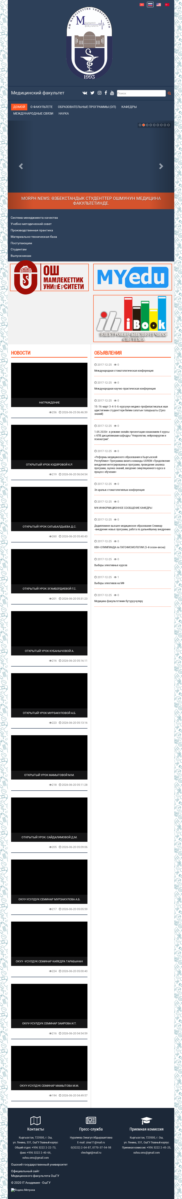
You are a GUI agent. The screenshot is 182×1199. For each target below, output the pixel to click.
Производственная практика (32, 230)
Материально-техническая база (34, 237)
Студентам (18, 249)
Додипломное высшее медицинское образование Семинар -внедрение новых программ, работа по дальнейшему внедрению (132, 527)
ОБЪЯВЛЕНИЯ (108, 353)
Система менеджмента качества (34, 218)
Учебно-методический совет (31, 224)
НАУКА (64, 113)
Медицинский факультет (37, 93)
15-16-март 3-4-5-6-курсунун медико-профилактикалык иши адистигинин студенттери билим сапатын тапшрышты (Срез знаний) (131, 410)
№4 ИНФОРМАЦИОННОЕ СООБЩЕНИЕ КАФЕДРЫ (123, 507)
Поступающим (21, 243)
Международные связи (33, 113)
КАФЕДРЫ (129, 107)
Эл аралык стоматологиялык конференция (119, 489)
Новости (20, 353)
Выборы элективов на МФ (109, 583)
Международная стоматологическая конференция (123, 370)
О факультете (41, 107)
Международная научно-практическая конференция (125, 388)
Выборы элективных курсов (110, 565)
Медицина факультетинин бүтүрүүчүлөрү (118, 601)
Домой (19, 107)
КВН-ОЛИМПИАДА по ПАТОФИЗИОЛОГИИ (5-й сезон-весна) (129, 547)
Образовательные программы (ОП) (87, 107)
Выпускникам (21, 256)
